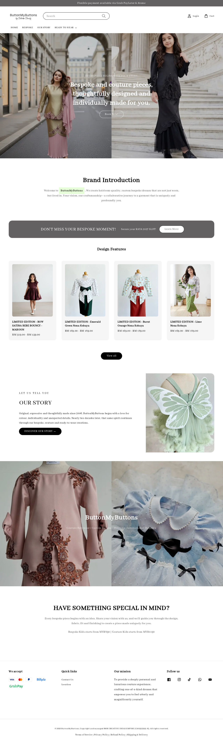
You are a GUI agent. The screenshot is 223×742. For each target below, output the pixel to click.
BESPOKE (27, 27)
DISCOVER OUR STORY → (40, 431)
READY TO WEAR (64, 27)
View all (111, 355)
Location (66, 684)
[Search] (103, 16)
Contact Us (67, 679)
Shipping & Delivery (137, 734)
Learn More (172, 229)
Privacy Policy (101, 734)
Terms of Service (84, 734)
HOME (14, 27)
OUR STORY (44, 27)
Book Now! (111, 114)
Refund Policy (118, 734)
